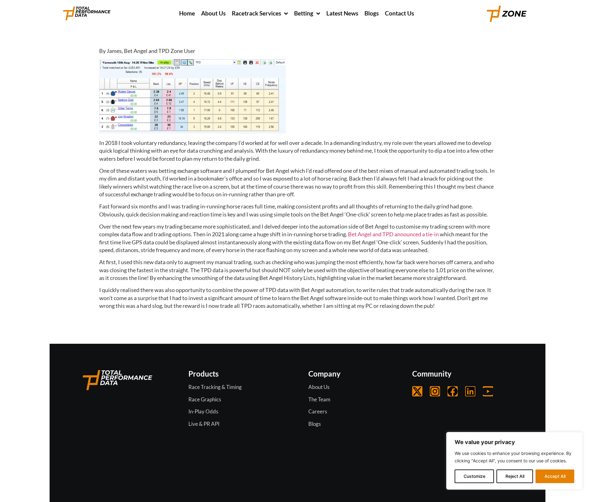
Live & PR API (203, 424)
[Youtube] (488, 391)
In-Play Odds (203, 411)
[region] (514, 461)
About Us (318, 387)
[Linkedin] (470, 391)
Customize (474, 476)
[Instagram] (435, 391)
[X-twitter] (417, 391)
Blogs (314, 424)
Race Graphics (204, 399)
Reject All (514, 476)
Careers (317, 411)
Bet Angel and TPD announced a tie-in (393, 234)
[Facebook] (452, 391)
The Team (319, 399)
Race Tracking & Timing (215, 387)
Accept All (555, 476)
